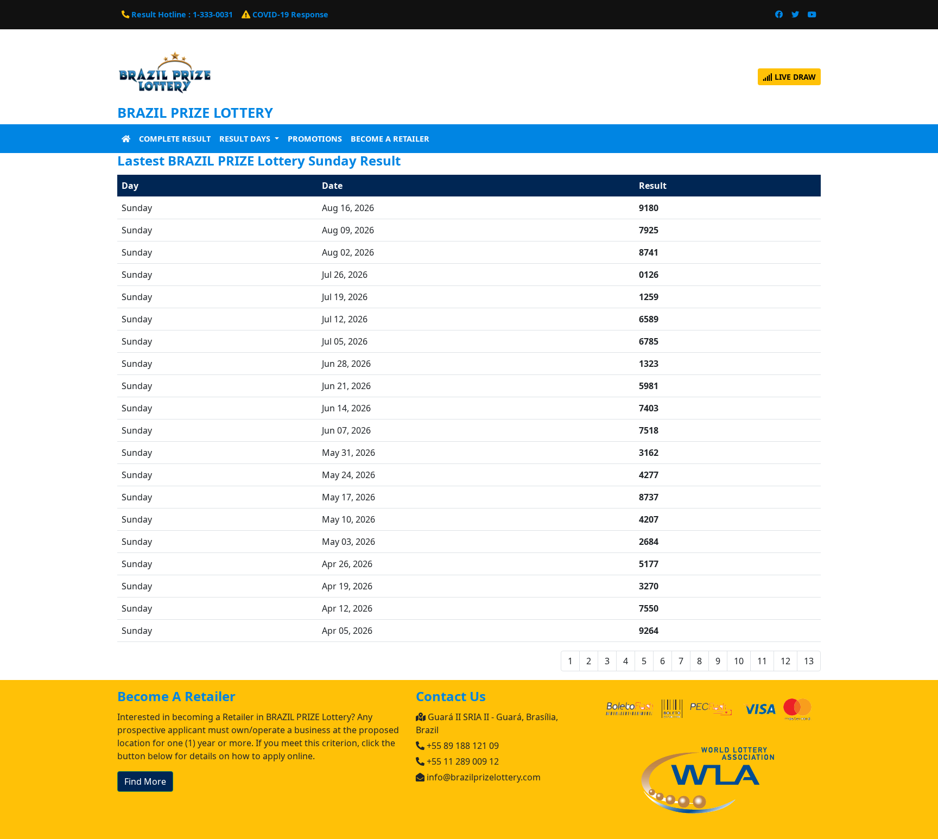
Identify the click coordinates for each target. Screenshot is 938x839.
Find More (145, 781)
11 (762, 661)
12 (785, 661)
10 (739, 661)
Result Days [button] (245, 139)
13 (809, 661)
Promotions (315, 139)
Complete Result (175, 139)
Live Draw (794, 77)
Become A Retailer (390, 139)
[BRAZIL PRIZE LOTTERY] (164, 75)
